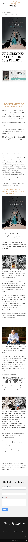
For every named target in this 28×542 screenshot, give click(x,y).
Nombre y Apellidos (7, 486)
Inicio (3, 12)
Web (23, 531)
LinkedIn (6, 531)
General (9, 12)
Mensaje (4, 497)
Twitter (16, 531)
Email (3, 492)
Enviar (4, 509)
